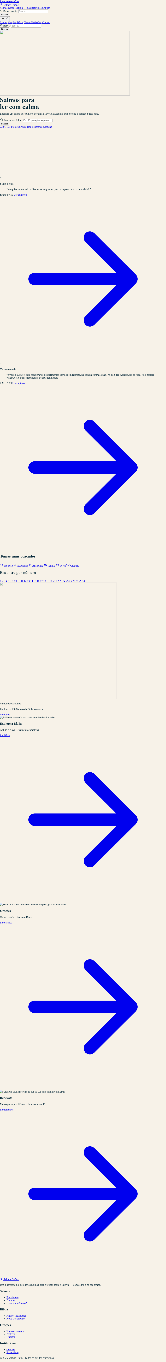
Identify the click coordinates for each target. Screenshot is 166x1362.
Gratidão (47, 126)
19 (48, 581)
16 (38, 581)
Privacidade (12, 1352)
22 (57, 581)
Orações (12, 7)
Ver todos (5, 714)
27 (73, 581)
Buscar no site (10, 11)
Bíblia (20, 7)
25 (67, 581)
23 (1, 126)
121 (8, 126)
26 (70, 581)
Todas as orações (15, 1331)
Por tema (11, 1300)
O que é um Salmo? (16, 1303)
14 (31, 581)
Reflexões (36, 7)
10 (19, 581)
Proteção (15, 126)
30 (83, 581)
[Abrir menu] (5, 18)
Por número (12, 1297)
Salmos (3, 7)
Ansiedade (25, 126)
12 (25, 581)
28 (77, 581)
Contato (46, 7)
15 (35, 581)
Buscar (4, 14)
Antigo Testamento (16, 1315)
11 (22, 581)
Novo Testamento (15, 1318)
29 (80, 581)
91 (4, 126)
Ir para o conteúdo (9, 1)
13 (28, 581)
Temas (27, 7)
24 (64, 581)
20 (51, 581)
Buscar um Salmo (13, 120)
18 (44, 581)
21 (54, 581)
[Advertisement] (83, 152)
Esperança (37, 126)
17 (41, 581)
